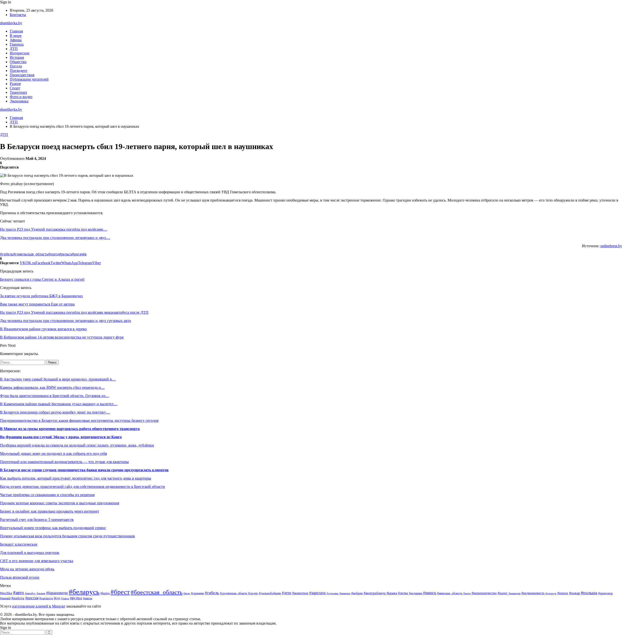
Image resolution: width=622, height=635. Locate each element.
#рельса (65, 254)
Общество (18, 62)
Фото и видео (21, 97)
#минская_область (449, 593)
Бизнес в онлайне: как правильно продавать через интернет (49, 511)
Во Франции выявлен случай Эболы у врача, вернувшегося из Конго (61, 437)
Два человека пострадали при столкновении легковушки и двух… (55, 238)
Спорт (15, 88)
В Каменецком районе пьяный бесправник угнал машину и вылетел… (58, 404)
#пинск (562, 593)
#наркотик (514, 593)
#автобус (30, 593)
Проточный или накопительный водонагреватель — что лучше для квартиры (64, 462)
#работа (17, 598)
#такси (65, 598)
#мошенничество (484, 593)
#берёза (105, 593)
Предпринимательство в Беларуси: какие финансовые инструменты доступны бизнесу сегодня (79, 420)
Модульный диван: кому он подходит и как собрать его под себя (53, 453)
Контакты (18, 15)
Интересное (19, 53)
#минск (429, 593)
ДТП (14, 49)
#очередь (550, 593)
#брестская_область (156, 592)
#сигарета (46, 598)
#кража (392, 593)
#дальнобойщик (270, 593)
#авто (18, 592)
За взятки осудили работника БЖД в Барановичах (41, 296)
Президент (18, 70)
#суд (57, 598)
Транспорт (18, 92)
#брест (120, 592)
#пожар (574, 593)
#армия (41, 593)
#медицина (415, 593)
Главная (16, 31)
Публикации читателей (29, 79)
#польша (589, 592)
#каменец (344, 593)
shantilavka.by (11, 23)
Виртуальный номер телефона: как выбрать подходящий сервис (53, 528)
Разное (15, 84)
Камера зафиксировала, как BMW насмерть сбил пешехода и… (52, 387)
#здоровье (332, 593)
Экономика (19, 101)
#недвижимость (532, 593)
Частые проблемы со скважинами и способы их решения (47, 495)
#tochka (6, 593)
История (17, 57)
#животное (300, 593)
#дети (286, 593)
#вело (186, 593)
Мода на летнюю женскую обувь (27, 569)
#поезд (53, 254)
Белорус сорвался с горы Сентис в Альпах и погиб (42, 279)
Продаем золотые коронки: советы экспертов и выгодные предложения (59, 503)
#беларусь (84, 592)
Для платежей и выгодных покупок (29, 552)
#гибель (6, 254)
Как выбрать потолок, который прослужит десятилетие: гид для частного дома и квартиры (75, 478)
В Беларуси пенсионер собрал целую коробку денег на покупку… (55, 412)
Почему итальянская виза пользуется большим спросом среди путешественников (67, 536)
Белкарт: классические (18, 544)
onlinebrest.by (611, 246)
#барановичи (57, 593)
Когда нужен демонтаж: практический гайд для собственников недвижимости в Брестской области (82, 486)
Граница (17, 44)
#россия (31, 598)
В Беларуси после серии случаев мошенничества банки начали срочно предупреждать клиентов (84, 470)
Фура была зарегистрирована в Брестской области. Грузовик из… (54, 396)
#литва (403, 593)
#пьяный (5, 598)
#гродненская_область (233, 593)
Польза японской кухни (19, 577)
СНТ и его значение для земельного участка (36, 561)
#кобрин (357, 593)
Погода (16, 66)
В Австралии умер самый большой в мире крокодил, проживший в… (58, 379)
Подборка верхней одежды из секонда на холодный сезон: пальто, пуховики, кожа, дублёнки (77, 445)
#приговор (605, 593)
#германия (197, 593)
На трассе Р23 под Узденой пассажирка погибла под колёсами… (53, 229)
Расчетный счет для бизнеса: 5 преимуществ (37, 519)
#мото (467, 593)
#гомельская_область (30, 254)
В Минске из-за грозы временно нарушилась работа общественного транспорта (70, 429)
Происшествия (22, 75)
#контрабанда (375, 593)
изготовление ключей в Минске (38, 606)
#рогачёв (79, 254)
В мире (16, 36)
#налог (503, 593)
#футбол (76, 598)
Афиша (16, 40)
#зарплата (317, 593)
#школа (87, 598)
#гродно (253, 593)
